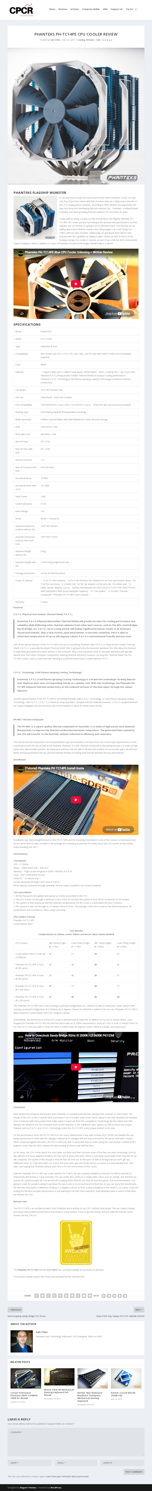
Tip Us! (129, 9)
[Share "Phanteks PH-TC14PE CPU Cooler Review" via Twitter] (42, 1296)
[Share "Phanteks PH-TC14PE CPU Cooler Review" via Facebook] (36, 1296)
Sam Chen (55, 39)
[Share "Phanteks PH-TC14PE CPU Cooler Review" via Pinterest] (60, 1296)
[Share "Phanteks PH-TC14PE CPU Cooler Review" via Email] (84, 1296)
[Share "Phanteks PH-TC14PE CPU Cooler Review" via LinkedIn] (66, 1296)
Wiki (105, 9)
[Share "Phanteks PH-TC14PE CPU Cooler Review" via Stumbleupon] (78, 1296)
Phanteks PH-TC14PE (28, 1269)
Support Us (117, 9)
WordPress (55, 1487)
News (52, 9)
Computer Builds (91, 9)
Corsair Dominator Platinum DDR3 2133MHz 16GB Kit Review (24, 1395)
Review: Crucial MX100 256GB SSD (123, 1394)
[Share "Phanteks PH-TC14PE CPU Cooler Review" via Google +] (48, 1296)
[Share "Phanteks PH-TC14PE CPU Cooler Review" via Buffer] (72, 1296)
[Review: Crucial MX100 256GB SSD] (126, 1378)
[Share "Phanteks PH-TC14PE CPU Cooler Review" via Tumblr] (54, 1296)
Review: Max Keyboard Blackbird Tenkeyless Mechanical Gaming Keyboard (89, 1396)
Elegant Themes (28, 1487)
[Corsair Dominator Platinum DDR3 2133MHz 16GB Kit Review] (26, 1378)
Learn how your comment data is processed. (67, 1476)
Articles (75, 9)
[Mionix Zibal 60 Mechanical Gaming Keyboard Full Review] (59, 1376)
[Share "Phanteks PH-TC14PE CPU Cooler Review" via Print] (90, 1296)
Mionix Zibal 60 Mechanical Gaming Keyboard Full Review (59, 1392)
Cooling (81, 39)
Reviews (62, 9)
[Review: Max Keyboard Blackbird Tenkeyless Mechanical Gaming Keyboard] (92, 1378)
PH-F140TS (52, 1269)
